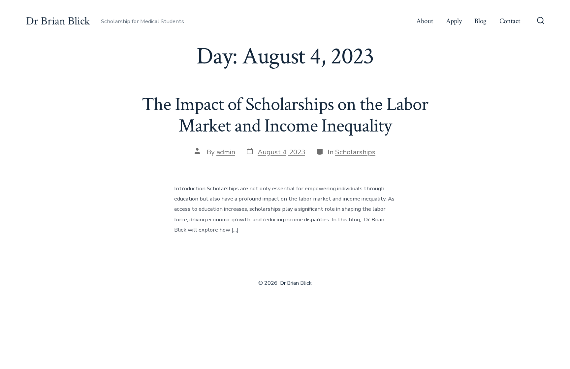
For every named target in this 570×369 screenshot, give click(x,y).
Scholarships (355, 152)
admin (225, 152)
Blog (480, 21)
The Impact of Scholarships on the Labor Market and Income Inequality (285, 115)
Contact (509, 21)
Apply (454, 21)
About (424, 21)
